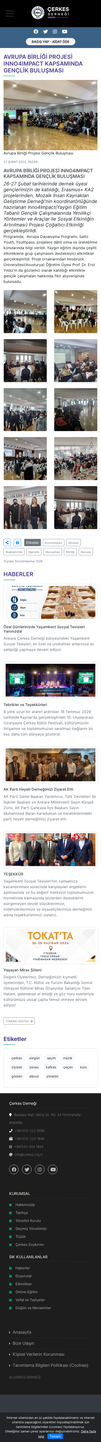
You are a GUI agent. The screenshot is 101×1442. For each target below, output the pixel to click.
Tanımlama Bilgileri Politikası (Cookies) (51, 1365)
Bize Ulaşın (23, 1343)
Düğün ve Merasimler (33, 1308)
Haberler (23, 1268)
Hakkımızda (25, 1204)
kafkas (51, 1067)
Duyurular (24, 1276)
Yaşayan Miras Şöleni (23, 970)
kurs (83, 1067)
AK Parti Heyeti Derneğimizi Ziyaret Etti (38, 789)
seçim (51, 1058)
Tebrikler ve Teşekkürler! (25, 704)
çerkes (17, 1058)
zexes (34, 1067)
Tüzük (21, 1236)
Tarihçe (22, 1212)
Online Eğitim (27, 1292)
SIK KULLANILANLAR (28, 1256)
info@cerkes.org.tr (29, 1155)
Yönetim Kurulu (28, 1220)
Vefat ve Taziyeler (30, 1300)
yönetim (52, 1076)
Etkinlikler (24, 1284)
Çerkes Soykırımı (30, 1244)
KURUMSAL (19, 1193)
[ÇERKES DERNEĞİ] (50, 12)
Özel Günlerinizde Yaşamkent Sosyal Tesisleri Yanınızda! (44, 629)
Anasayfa (22, 1332)
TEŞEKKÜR (13, 874)
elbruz (34, 1076)
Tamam (55, 1436)
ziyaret (17, 1067)
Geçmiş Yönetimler (31, 1228)
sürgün (34, 1058)
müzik (67, 1058)
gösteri (17, 1076)
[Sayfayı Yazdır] (17, 542)
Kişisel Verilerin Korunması (38, 1354)
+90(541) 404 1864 (28, 1147)
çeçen (68, 1067)
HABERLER (18, 574)
